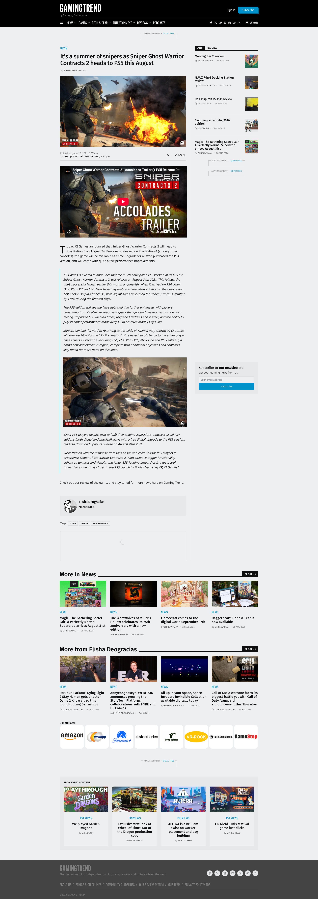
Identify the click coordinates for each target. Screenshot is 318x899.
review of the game (93, 482)
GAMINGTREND (76, 894)
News (63, 48)
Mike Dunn (87, 832)
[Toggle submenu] (75, 22)
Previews (86, 818)
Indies (84, 523)
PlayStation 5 (100, 523)
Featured (212, 47)
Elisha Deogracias (75, 70)
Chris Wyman (205, 153)
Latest (200, 47)
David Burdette (206, 85)
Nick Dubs (203, 128)
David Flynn (204, 103)
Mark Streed (136, 840)
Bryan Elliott (205, 60)
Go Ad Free (168, 33)
